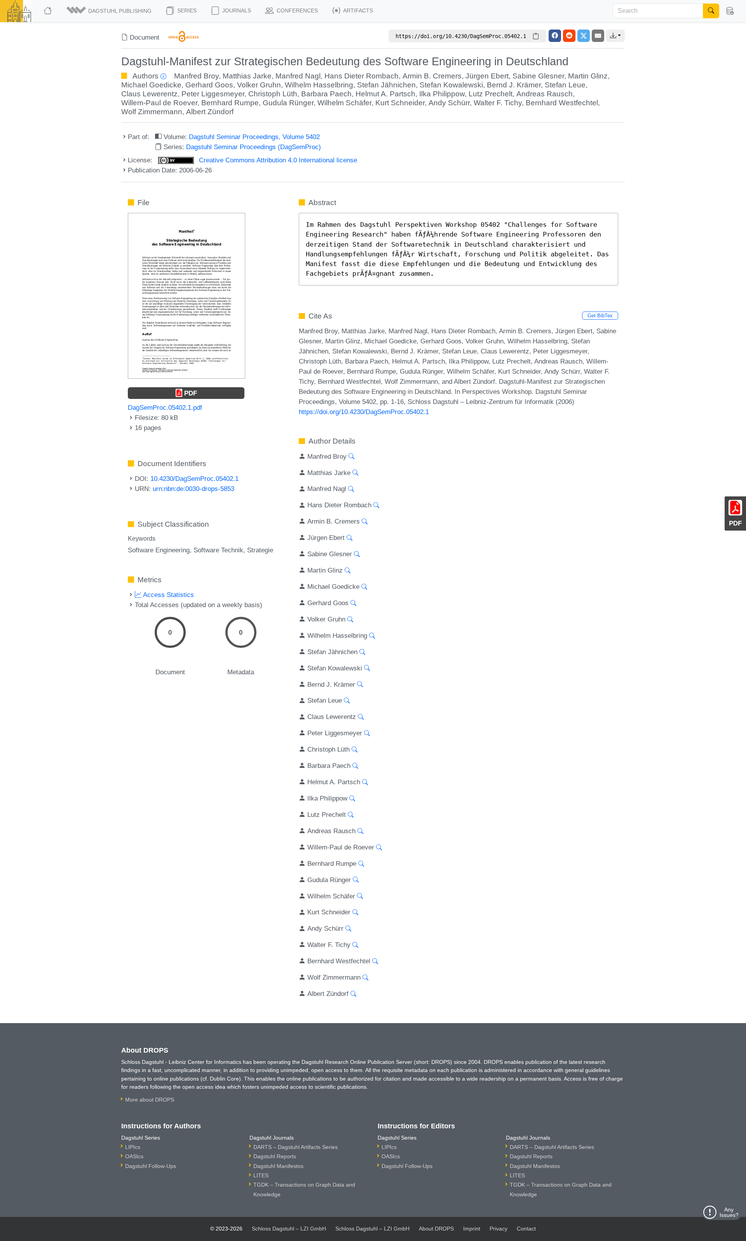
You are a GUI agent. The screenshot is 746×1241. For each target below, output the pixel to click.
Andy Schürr (449, 103)
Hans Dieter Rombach (361, 76)
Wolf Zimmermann (151, 112)
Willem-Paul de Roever (159, 103)
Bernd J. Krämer (514, 85)
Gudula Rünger (288, 103)
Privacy (498, 1228)
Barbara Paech (326, 94)
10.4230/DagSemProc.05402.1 (194, 478)
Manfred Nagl (298, 76)
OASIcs (134, 1156)
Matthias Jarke (247, 76)
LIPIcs (132, 1147)
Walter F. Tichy (498, 103)
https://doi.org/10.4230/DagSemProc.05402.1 (364, 412)
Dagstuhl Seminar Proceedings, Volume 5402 (254, 137)
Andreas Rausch (544, 94)
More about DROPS (149, 1100)
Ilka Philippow (442, 94)
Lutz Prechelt (490, 94)
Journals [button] (236, 10)
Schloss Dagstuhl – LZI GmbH (289, 1228)
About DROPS (436, 1228)
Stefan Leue (565, 85)
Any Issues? (729, 1212)
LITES (260, 1175)
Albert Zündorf (210, 112)
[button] (109, 10)
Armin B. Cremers (432, 76)
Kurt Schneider (400, 103)
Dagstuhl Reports (274, 1156)
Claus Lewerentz (149, 94)
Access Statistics (167, 595)
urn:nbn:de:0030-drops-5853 (193, 489)
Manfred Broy (196, 76)
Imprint (471, 1228)
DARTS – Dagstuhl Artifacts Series (295, 1147)
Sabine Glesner (538, 76)
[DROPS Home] (48, 10)
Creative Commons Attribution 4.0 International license (277, 160)
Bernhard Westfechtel (562, 103)
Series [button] (186, 10)
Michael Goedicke (151, 85)
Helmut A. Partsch (385, 94)
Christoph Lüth (272, 94)
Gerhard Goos (209, 85)
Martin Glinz (588, 76)
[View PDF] (186, 295)
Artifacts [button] (357, 10)
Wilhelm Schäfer (344, 103)
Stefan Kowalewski (451, 85)
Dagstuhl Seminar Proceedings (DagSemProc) (253, 147)
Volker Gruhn (259, 85)
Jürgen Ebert (487, 76)
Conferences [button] (296, 10)
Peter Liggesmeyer (212, 94)
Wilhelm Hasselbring (319, 85)
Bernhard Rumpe (230, 103)
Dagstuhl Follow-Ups (150, 1166)
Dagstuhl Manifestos (278, 1166)
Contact (526, 1228)
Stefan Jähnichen (386, 85)
